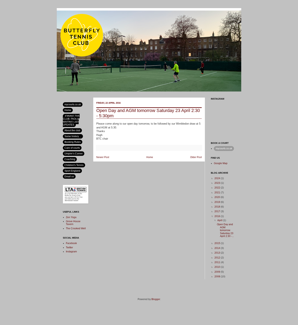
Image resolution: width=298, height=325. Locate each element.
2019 (217, 202)
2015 (217, 243)
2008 (217, 276)
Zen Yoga (71, 217)
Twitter (69, 247)
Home (149, 157)
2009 (217, 271)
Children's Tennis (74, 165)
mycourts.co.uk (72, 104)
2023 (217, 183)
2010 (217, 267)
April (220, 220)
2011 (217, 262)
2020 (217, 197)
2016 (217, 216)
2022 (217, 187)
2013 (217, 252)
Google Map (220, 163)
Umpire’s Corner (73, 153)
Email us (69, 176)
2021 (217, 192)
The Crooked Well (76, 228)
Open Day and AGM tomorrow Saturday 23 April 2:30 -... (225, 230)
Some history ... (72, 136)
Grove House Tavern (73, 223)
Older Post (196, 157)
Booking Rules (72, 142)
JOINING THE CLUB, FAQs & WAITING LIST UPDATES (71, 120)
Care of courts (72, 147)
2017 (217, 211)
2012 (217, 257)
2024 (217, 178)
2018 (217, 206)
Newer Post (102, 157)
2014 (217, 248)
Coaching (69, 159)
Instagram (71, 251)
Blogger (155, 299)
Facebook (71, 243)
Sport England (72, 170)
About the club (72, 130)
